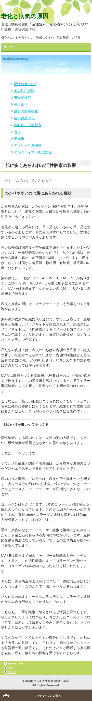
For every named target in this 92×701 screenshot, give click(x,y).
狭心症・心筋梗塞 (27, 125)
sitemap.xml (16, 663)
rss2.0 (12, 672)
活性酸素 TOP (25, 84)
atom (11, 668)
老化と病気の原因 (25, 16)
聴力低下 (21, 104)
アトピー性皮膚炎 (27, 145)
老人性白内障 (24, 91)
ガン (17, 132)
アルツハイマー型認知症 (33, 152)
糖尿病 (19, 139)
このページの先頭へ (48, 696)
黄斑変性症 (22, 98)
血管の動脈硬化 (26, 111)
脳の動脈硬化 (24, 118)
